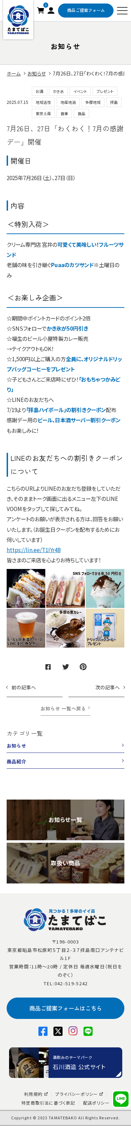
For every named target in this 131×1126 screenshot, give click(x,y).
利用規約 (33, 1094)
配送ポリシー (96, 1103)
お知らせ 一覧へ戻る (63, 708)
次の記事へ (107, 687)
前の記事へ (24, 687)
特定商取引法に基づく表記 (48, 1103)
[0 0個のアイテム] (40, 9)
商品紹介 (16, 761)
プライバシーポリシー (76, 1094)
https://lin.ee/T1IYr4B (34, 550)
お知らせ (16, 745)
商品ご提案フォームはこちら (65, 1008)
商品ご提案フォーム (86, 10)
